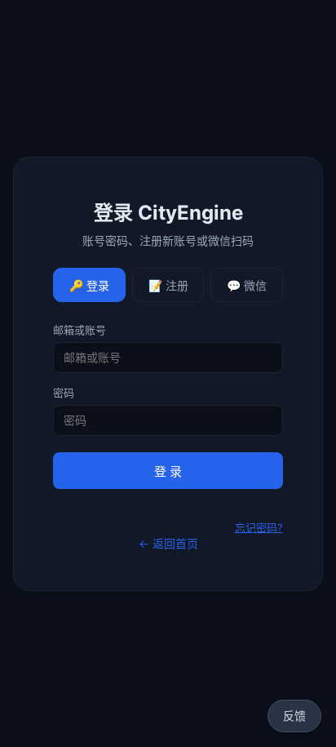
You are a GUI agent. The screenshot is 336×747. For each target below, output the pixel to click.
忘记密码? (259, 527)
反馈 (294, 715)
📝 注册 (168, 285)
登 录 (168, 471)
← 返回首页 (168, 543)
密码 (63, 392)
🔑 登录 (89, 285)
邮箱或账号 (79, 329)
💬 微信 (247, 285)
